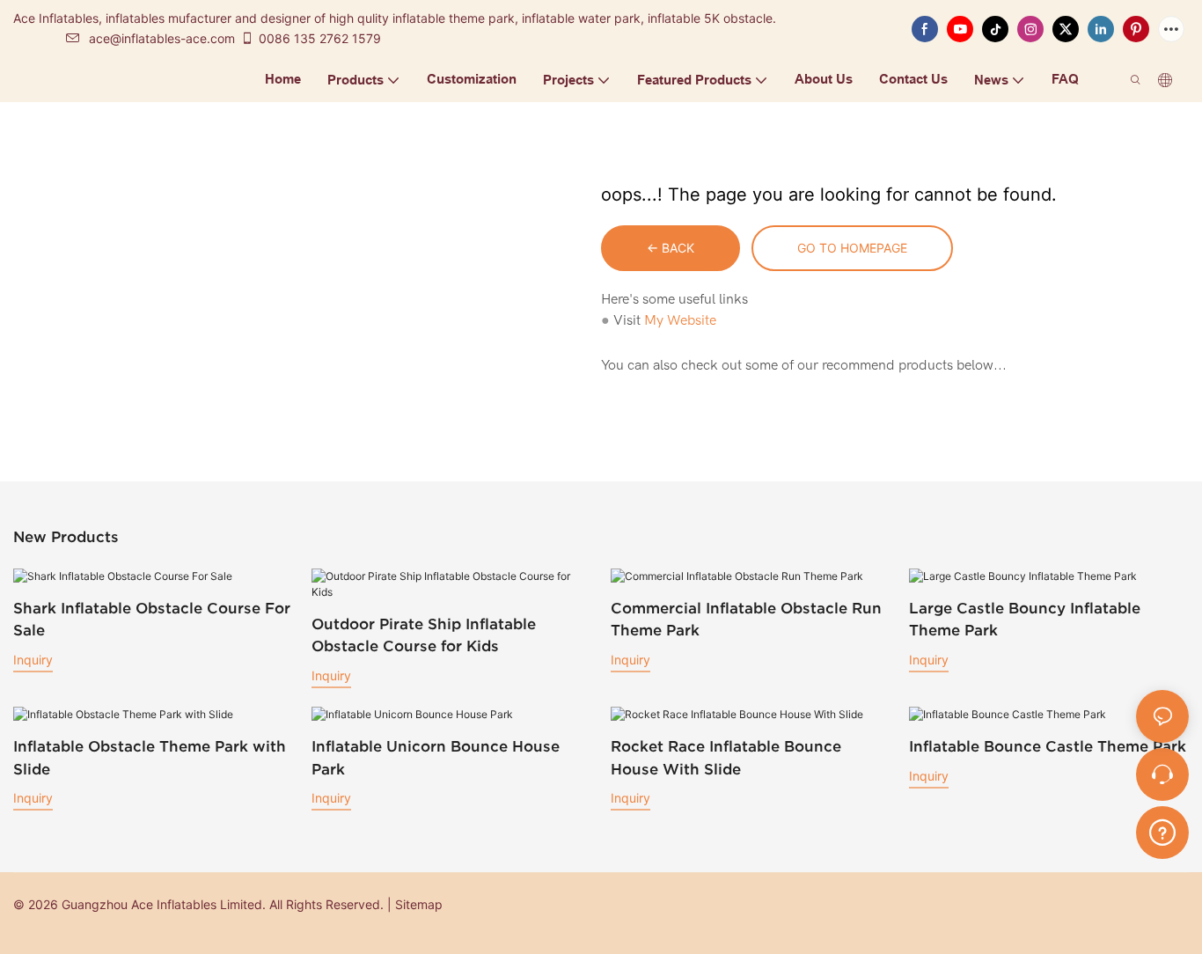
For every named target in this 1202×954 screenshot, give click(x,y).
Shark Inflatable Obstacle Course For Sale (151, 619)
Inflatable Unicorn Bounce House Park (435, 757)
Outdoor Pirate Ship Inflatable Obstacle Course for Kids (423, 635)
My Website (680, 320)
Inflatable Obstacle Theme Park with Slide (149, 757)
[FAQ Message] (1162, 830)
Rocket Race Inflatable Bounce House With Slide (726, 757)
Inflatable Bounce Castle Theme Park (1047, 746)
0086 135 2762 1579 (320, 38)
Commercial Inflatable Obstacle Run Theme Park (746, 619)
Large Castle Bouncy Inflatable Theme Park (1024, 619)
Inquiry (33, 659)
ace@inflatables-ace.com (162, 38)
